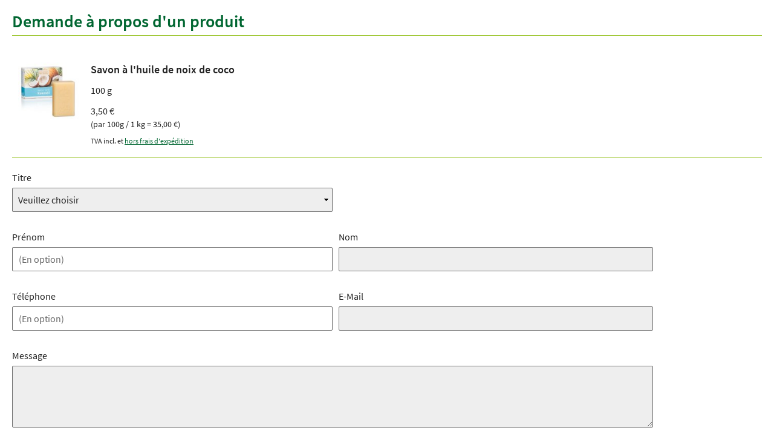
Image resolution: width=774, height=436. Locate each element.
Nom (348, 237)
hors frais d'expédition (159, 140)
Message (29, 355)
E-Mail (351, 296)
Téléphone (34, 296)
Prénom (28, 237)
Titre (21, 177)
